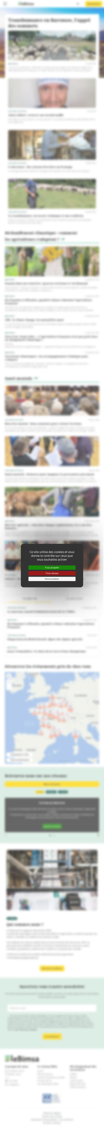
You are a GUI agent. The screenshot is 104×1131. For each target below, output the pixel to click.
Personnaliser (52, 578)
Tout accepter (52, 567)
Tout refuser (51, 573)
